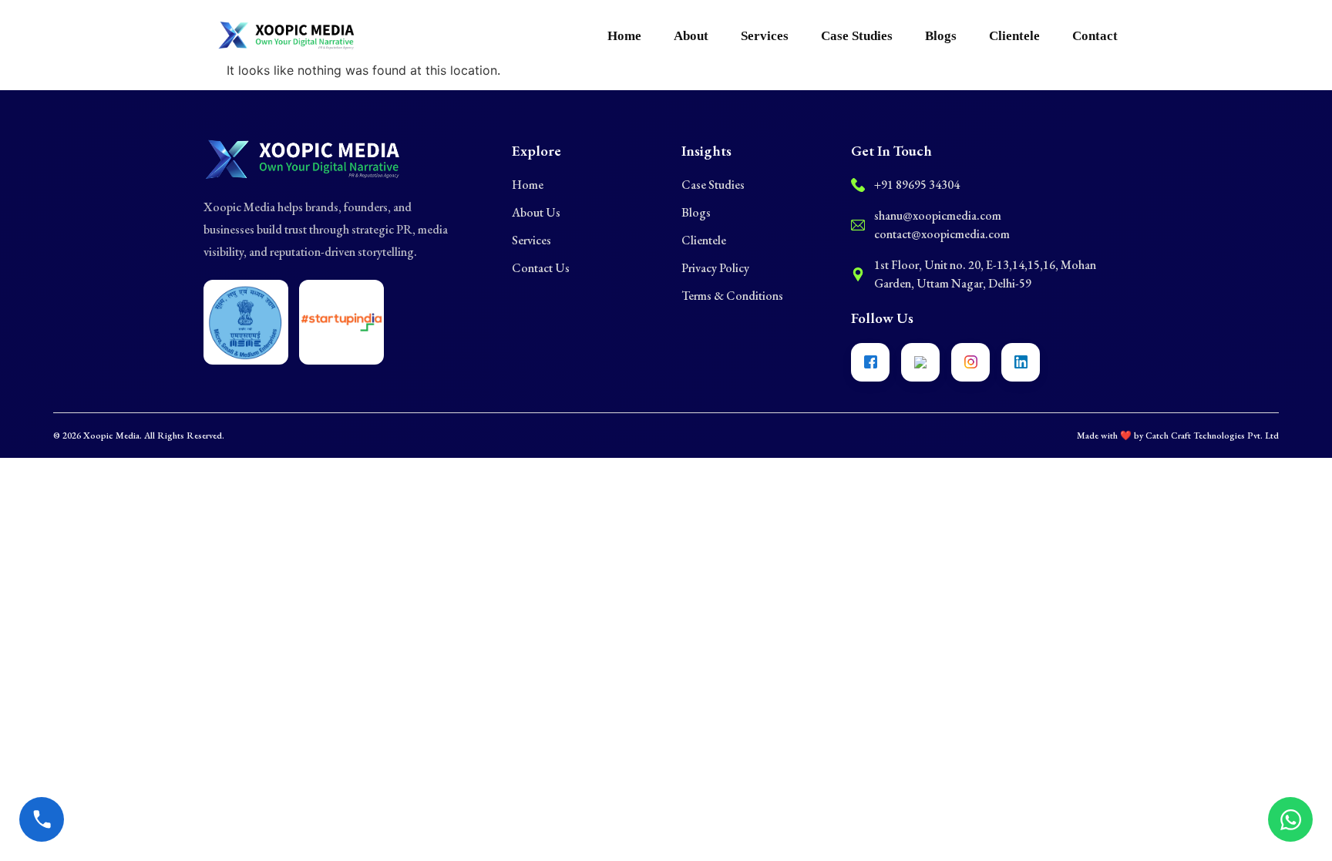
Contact (1095, 36)
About (691, 36)
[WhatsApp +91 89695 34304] (1290, 819)
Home (624, 36)
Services (765, 36)
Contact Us (541, 268)
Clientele (1014, 36)
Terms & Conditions (732, 296)
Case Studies (857, 36)
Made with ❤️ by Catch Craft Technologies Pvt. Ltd (1178, 435)
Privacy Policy (715, 268)
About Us (536, 212)
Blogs (941, 36)
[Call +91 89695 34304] (41, 819)
